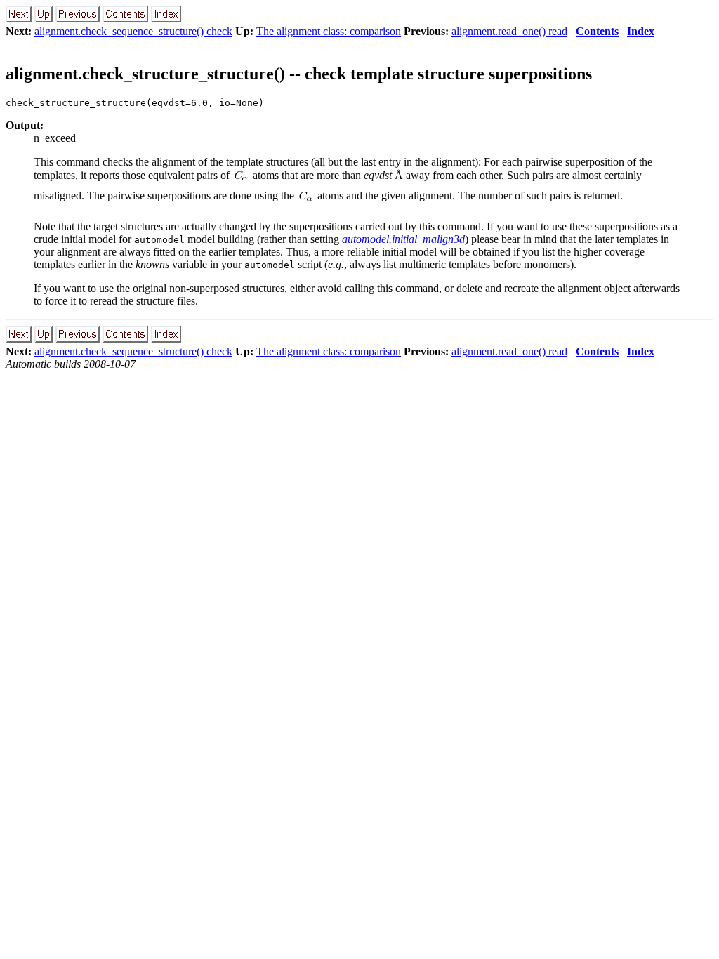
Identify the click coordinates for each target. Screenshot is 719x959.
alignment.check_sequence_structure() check (133, 31)
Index (640, 31)
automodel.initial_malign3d (403, 239)
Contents (597, 31)
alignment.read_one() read (509, 31)
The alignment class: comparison (328, 31)
